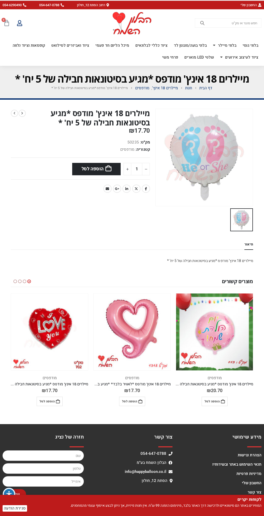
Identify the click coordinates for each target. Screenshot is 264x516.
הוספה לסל (92, 168)
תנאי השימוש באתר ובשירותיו (236, 464)
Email (107, 189)
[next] (14, 113)
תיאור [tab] (248, 244)
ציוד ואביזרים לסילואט (70, 45)
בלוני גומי (250, 45)
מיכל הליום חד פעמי (112, 45)
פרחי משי (170, 57)
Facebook (146, 189)
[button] (93, 5)
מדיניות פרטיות (248, 473)
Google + (117, 189)
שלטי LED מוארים (199, 57)
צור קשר (254, 492)
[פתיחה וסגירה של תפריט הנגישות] (9, 494)
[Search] (202, 23)
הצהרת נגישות (249, 455)
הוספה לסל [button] (212, 401)
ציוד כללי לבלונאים (151, 45)
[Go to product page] (214, 331)
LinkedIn (126, 189)
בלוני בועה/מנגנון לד (190, 45)
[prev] (22, 113)
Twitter (136, 189)
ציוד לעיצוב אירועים (241, 57)
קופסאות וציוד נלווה (29, 45)
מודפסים (127, 149)
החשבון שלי (251, 483)
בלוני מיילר (227, 45)
